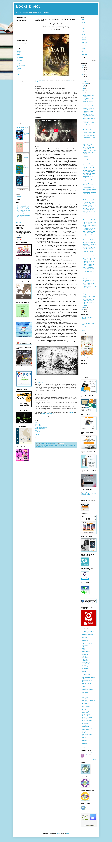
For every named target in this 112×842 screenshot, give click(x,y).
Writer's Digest (85, 738)
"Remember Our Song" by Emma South (88, 276)
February (85, 305)
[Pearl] (19, 173)
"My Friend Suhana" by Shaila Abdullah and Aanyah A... (89, 248)
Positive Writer (85, 695)
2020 (83, 65)
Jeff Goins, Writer (85, 676)
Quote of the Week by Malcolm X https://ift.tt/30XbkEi (23, 211)
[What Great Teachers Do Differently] (19, 139)
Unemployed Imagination (87, 725)
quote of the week (85, 49)
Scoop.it (18, 69)
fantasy (50, 445)
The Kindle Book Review (87, 720)
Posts (18, 42)
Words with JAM (85, 731)
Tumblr (18, 71)
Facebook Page (20, 57)
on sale (83, 48)
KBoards (83, 681)
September (85, 83)
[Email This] (58, 443)
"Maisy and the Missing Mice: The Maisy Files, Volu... (89, 171)
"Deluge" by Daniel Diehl (88, 101)
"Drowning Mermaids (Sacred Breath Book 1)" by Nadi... (89, 229)
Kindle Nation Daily (86, 684)
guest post (84, 39)
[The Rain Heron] (19, 185)
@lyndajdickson (19, 196)
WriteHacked (84, 732)
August (84, 85)
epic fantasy (46, 445)
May (84, 90)
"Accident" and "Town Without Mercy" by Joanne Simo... (89, 291)
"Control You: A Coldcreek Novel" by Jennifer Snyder (88, 268)
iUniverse (84, 671)
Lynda (86, 754)
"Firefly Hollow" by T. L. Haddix (89, 137)
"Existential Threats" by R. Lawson (89, 320)
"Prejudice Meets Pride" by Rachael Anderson (88, 197)
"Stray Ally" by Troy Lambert (88, 278)
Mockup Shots (85, 691)
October (85, 81)
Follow (17, 22)
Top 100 (83, 22)
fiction (53, 445)
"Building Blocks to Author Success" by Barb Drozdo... (89, 182)
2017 (83, 71)
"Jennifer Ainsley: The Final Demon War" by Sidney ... (88, 109)
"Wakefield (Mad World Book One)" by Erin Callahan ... (89, 300)
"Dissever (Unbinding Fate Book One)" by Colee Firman (89, 203)
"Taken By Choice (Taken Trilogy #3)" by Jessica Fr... (89, 259)
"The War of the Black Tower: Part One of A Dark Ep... (89, 209)
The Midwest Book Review (87, 721)
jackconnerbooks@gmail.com (47, 413)
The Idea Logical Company (87, 717)
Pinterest (19, 68)
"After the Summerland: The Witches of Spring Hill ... (88, 217)
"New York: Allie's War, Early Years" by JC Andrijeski (88, 251)
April (84, 92)
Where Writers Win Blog (87, 728)
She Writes (84, 709)
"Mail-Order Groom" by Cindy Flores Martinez (89, 284)
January (85, 307)
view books (94, 759)
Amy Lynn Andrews (86, 632)
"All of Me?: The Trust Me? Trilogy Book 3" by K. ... (88, 214)
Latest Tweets (19, 222)
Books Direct (28, 6)
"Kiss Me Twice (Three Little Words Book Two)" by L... (88, 148)
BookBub (83, 648)
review (83, 51)
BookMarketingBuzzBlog (87, 649)
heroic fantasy (57, 445)
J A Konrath (84, 673)
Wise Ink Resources (86, 729)
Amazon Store (85, 21)
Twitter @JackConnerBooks (41, 436)
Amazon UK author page (41, 428)
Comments (19, 44)
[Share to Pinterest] (63, 443)
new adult (84, 43)
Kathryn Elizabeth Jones (87, 680)
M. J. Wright (84, 687)
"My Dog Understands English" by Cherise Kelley (89, 294)
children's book (85, 33)
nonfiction (84, 46)
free (82, 36)
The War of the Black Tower (41, 446)
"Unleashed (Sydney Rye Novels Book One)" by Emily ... (89, 162)
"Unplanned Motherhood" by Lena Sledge (88, 112)
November (85, 79)
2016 (83, 72)
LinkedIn (18, 63)
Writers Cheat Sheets (86, 742)
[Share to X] (61, 443)
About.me (19, 51)
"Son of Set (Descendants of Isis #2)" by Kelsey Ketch (89, 206)
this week (84, 53)
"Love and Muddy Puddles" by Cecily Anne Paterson (89, 232)
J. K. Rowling (85, 819)
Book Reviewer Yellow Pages (88, 643)
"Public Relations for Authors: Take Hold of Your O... (89, 185)
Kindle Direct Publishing (86, 683)
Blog (36, 430)
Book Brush (84, 642)
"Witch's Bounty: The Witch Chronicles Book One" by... (89, 168)
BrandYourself (20, 55)
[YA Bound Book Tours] (22, 461)
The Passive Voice (85, 723)
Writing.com (84, 743)
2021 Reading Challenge (88, 752)
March (84, 93)
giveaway (84, 37)
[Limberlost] (19, 162)
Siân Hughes (26, 167)
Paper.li (18, 66)
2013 (83, 309)
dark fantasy (41, 445)
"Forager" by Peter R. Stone (88, 187)
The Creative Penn (86, 715)
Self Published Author (86, 701)
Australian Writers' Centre (87, 635)
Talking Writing (85, 712)
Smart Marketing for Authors (87, 711)
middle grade (84, 42)
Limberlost (23, 155)
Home (56, 449)
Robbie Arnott (26, 157)
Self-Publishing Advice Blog (87, 704)
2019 (83, 67)
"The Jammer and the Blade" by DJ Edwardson (89, 245)
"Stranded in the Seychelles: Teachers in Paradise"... (88, 165)
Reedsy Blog (84, 698)
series (67, 445)
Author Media (84, 637)
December (85, 77)
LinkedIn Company (21, 65)
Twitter (18, 72)
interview (83, 40)
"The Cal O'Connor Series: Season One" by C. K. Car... (89, 122)
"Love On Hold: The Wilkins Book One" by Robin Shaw (89, 274)
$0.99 (83, 28)
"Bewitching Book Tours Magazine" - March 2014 (88, 142)
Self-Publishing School (86, 706)
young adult (84, 54)
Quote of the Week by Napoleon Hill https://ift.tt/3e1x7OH (23, 216)
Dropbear (23, 143)
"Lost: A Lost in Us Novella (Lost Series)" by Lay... (89, 193)
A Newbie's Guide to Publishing (88, 631)
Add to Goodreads (39, 422)
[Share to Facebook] (62, 443)
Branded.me (19, 54)
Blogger (67, 833)
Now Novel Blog (85, 694)
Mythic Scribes (85, 692)
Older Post (74, 449)
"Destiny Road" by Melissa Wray (89, 289)
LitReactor (84, 686)
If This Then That (85, 666)
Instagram (19, 62)
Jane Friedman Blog (86, 674)
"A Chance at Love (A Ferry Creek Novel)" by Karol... (88, 271)
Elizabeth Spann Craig (86, 662)
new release (84, 45)
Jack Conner (63, 445)
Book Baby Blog (85, 640)
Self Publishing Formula (87, 703)
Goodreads (37, 433)
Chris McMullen (85, 654)
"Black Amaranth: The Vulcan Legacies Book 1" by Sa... (89, 240)
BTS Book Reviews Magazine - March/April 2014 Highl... (89, 145)
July (84, 86)
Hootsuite (84, 665)
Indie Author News (85, 668)
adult (83, 29)
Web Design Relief (85, 726)
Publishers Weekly (85, 697)
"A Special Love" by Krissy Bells (89, 150)
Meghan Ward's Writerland (87, 689)
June (84, 88)
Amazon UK (38, 425)
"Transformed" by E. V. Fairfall (89, 242)
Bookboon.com (85, 645)
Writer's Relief (85, 740)
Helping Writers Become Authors (88, 663)
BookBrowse (84, 646)
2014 (83, 76)
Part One (41, 80)
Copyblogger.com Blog (86, 656)
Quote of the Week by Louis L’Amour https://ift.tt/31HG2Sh (23, 206)
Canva (83, 652)
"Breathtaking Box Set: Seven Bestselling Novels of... (89, 139)
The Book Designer (86, 714)
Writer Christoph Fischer (87, 734)
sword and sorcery (72, 445)
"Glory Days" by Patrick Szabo (89, 135)
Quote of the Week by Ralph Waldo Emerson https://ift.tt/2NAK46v (24, 208)
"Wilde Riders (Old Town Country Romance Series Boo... (88, 115)
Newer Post (38, 449)
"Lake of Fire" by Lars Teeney (88, 326)
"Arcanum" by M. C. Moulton (88, 195)
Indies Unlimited (85, 669)
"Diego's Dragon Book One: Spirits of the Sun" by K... (88, 265)
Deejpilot (58, 833)
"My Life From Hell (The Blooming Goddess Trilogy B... (89, 159)
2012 (83, 311)
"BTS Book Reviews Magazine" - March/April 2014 (89, 223)
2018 (83, 69)
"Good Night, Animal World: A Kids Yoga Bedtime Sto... (89, 237)
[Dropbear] (19, 151)
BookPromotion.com (86, 651)
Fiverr (18, 58)
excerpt (83, 34)
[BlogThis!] (60, 443)
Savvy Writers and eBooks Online (88, 700)
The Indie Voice (85, 718)
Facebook (71, 412)
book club (84, 31)
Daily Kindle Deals (85, 657)
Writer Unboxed (85, 735)
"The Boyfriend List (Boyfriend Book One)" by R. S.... (89, 174)
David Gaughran (85, 660)
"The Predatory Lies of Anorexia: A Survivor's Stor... (89, 190)
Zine (18, 74)
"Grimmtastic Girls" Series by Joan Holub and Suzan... (89, 127)
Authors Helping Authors (87, 639)
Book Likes (19, 52)
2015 (83, 74)
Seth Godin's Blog (85, 708)
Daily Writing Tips (85, 659)
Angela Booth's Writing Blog (87, 634)
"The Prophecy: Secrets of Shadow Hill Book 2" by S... (89, 200)
